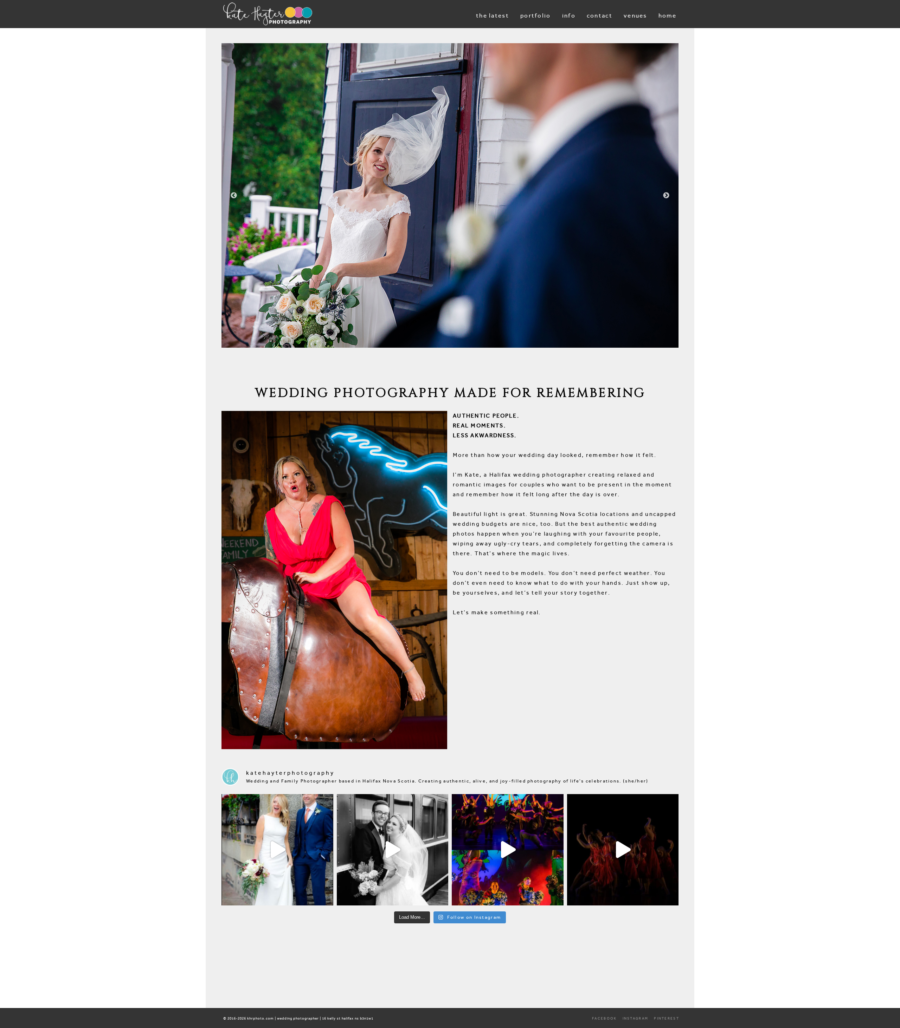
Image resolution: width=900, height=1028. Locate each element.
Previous (233, 195)
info (569, 15)
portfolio (535, 15)
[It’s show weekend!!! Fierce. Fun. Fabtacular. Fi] (623, 850)
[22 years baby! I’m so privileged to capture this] (508, 850)
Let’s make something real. (497, 612)
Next (666, 195)
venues (635, 15)
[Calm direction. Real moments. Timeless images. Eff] (393, 850)
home (667, 15)
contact (599, 15)
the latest (492, 15)
